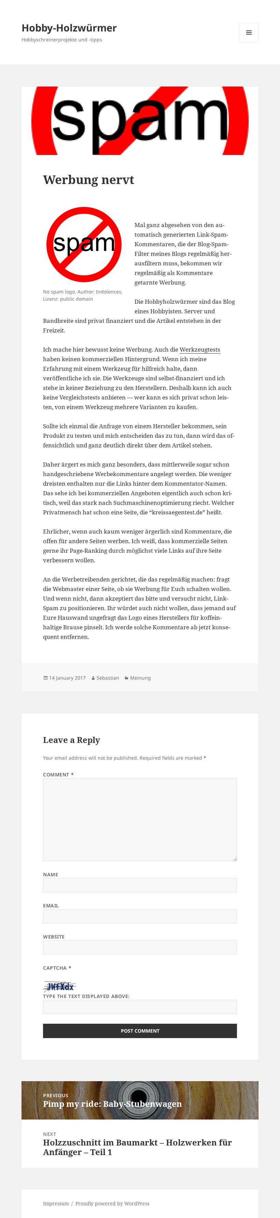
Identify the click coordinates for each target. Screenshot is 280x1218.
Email (51, 905)
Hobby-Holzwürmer (69, 27)
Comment (58, 774)
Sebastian (108, 678)
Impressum (56, 1203)
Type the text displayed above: (86, 996)
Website (54, 936)
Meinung (140, 678)
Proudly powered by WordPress (112, 1203)
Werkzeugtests (200, 349)
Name (50, 874)
